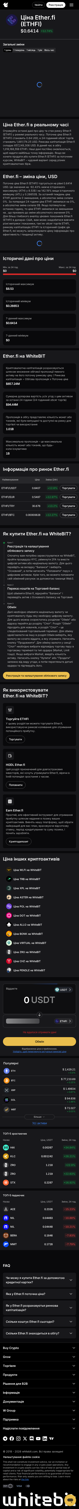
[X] (25, 1438)
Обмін (39, 1041)
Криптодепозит (18, 841)
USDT (63, 989)
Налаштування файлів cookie (21, 1456)
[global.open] (71, 5)
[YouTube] (38, 1438)
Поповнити (15, 784)
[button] (39, 1021)
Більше (38, 1116)
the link (25, 1479)
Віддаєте (11, 988)
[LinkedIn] (45, 1438)
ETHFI (63, 1021)
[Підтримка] (70, 1500)
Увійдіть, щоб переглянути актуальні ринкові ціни (39, 1051)
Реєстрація (56, 4)
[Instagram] (18, 1438)
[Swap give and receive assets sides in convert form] (39, 1015)
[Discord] (31, 1438)
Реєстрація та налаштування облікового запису (36, 675)
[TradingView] (51, 1438)
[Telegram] (5, 1438)
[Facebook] (12, 1438)
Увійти (38, 4)
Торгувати (68, 488)
